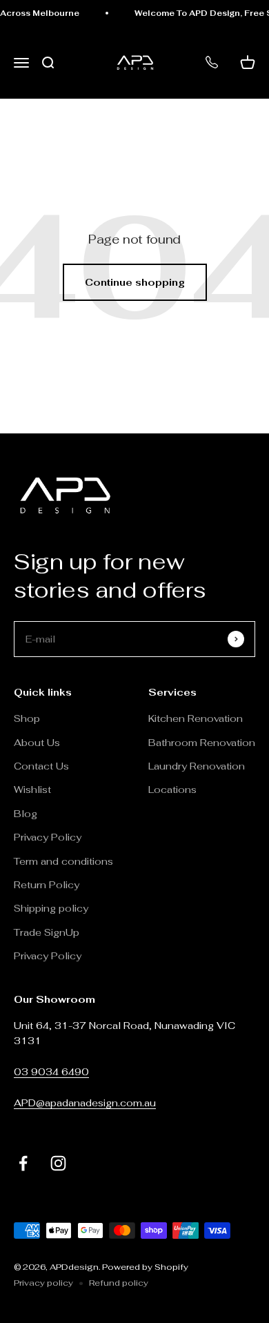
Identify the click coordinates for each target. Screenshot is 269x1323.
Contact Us (41, 766)
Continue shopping (135, 282)
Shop (27, 718)
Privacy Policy (47, 837)
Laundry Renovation (196, 766)
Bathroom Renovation (201, 742)
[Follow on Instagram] (58, 1163)
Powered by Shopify (145, 1267)
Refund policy (118, 1282)
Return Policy (48, 885)
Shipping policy (51, 908)
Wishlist (32, 789)
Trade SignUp (46, 932)
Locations (172, 789)
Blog (25, 813)
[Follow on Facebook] (23, 1163)
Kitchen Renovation (195, 718)
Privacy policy (43, 1282)
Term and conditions (63, 861)
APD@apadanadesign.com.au (85, 1103)
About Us (37, 742)
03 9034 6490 (51, 1072)
